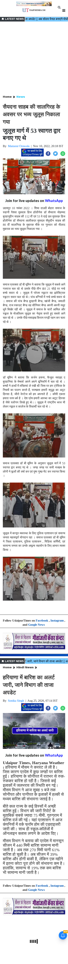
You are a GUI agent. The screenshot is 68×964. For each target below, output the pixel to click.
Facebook (42, 620)
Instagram (57, 620)
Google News (36, 624)
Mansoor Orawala (18, 146)
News (20, 96)
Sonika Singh (16, 700)
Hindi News (25, 667)
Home (7, 96)
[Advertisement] (34, 58)
